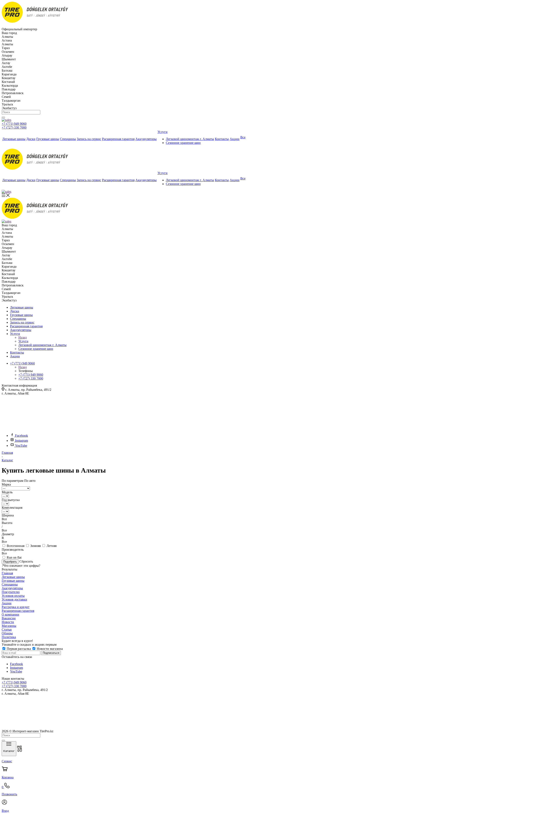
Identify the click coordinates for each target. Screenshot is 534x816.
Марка (6, 484)
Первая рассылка (19, 648)
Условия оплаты (13, 595)
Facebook (21, 435)
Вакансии (9, 618)
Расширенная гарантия (18, 610)
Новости (8, 622)
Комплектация (12, 507)
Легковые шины (13, 577)
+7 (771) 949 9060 (14, 123)
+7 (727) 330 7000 (14, 127)
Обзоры (7, 633)
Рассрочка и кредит (15, 607)
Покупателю (11, 592)
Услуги (23, 341)
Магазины (9, 625)
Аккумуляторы (12, 588)
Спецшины (10, 584)
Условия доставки (14, 599)
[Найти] (3, 117)
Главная (7, 573)
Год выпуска (11, 500)
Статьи (7, 629)
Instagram (21, 440)
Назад (22, 337)
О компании (10, 614)
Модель (7, 492)
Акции (6, 603)
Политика (9, 637)
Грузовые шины (13, 580)
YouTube (21, 445)
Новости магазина (49, 648)
